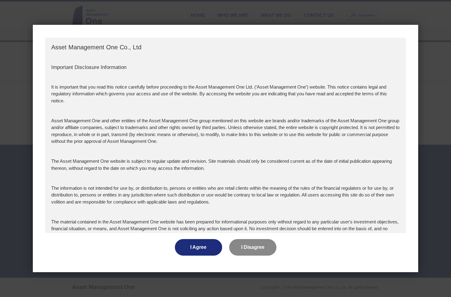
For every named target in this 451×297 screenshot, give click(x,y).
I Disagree (252, 247)
